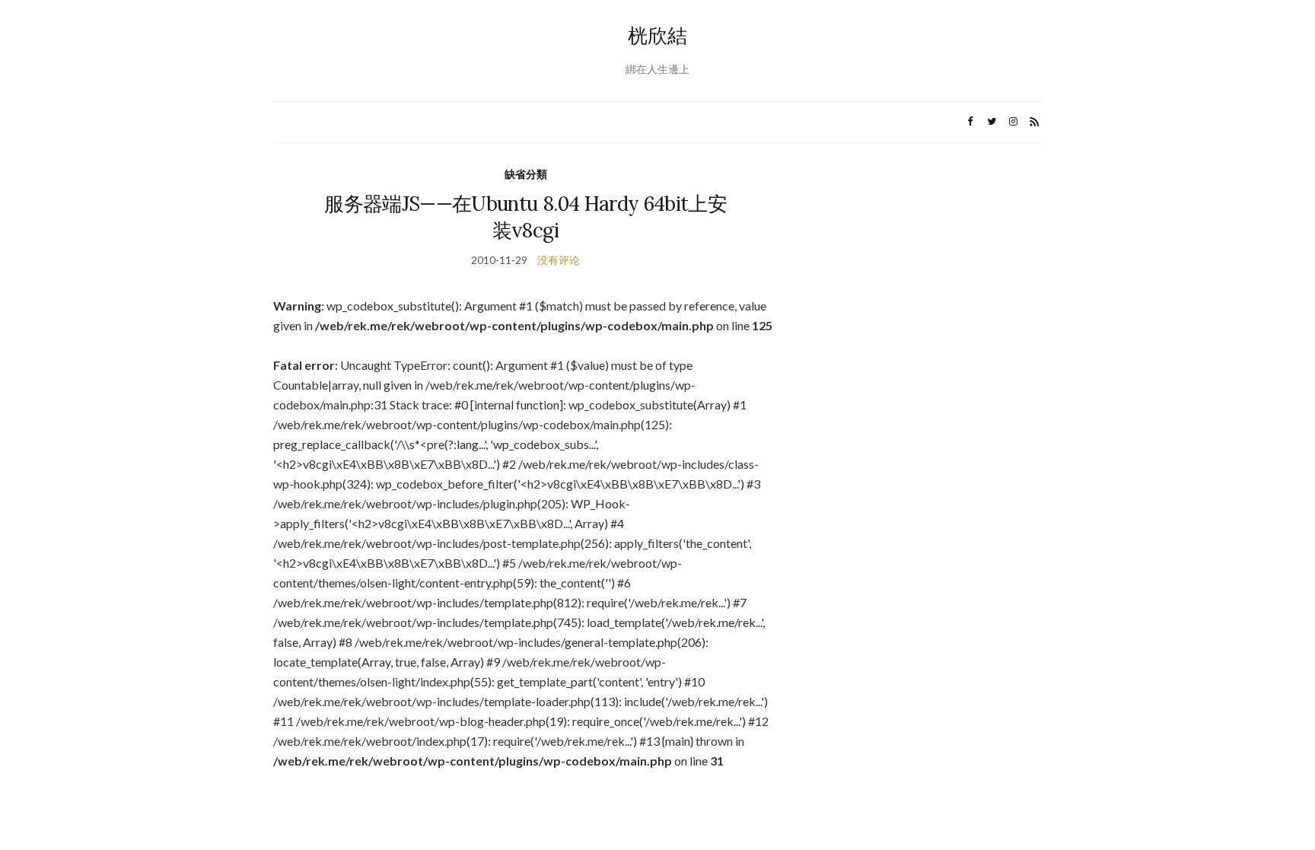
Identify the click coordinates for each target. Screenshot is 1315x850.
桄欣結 (657, 35)
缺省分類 (526, 173)
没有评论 (558, 259)
